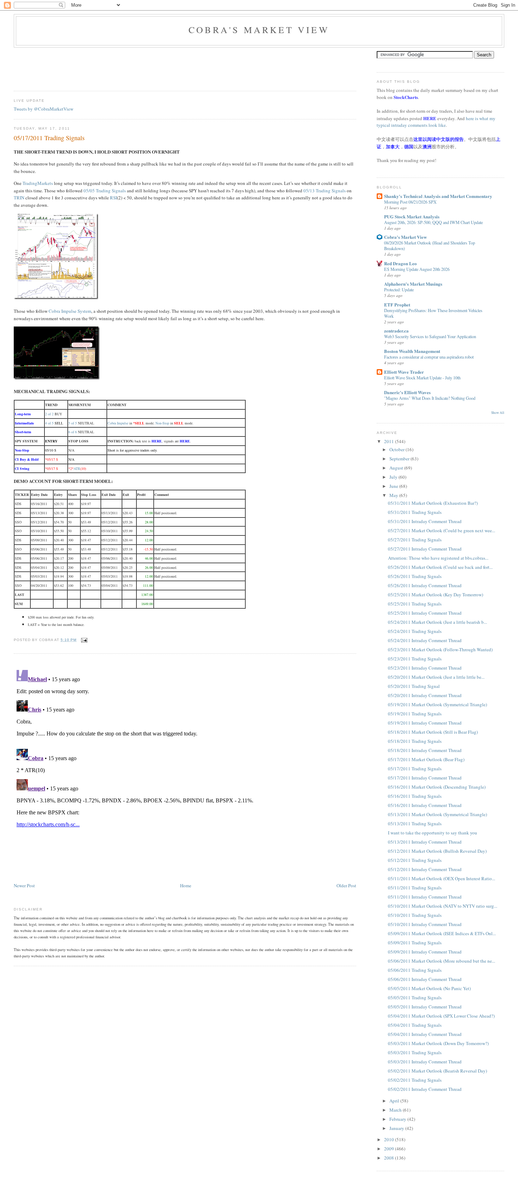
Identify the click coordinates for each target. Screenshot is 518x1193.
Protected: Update (399, 289)
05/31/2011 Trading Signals (415, 512)
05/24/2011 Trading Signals (415, 631)
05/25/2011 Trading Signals (415, 604)
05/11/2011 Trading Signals (415, 887)
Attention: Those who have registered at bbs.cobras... (438, 558)
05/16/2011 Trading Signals (415, 796)
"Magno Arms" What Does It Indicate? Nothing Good (429, 398)
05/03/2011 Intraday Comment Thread (425, 1061)
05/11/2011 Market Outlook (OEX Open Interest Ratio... (441, 878)
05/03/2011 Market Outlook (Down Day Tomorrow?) (438, 1043)
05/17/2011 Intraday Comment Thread (425, 778)
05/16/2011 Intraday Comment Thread (425, 805)
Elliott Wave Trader (404, 371)
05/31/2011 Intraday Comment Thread (425, 521)
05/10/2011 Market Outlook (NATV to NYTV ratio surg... (442, 906)
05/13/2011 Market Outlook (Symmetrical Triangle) (437, 814)
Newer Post (24, 885)
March (396, 1110)
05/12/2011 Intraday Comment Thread (425, 869)
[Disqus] (185, 755)
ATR (77, 468)
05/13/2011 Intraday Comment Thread (425, 842)
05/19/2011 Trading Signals (415, 713)
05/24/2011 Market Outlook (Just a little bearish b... (437, 622)
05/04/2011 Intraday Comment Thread (425, 1034)
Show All (497, 412)
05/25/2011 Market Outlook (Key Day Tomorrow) (435, 594)
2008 (389, 1158)
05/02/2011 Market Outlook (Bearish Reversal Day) (437, 1071)
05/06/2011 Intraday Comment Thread (425, 979)
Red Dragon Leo (400, 263)
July (394, 477)
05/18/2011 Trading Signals (415, 741)
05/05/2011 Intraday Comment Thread (425, 1007)
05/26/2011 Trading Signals (415, 576)
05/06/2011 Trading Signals (415, 970)
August (396, 468)
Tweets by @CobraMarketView (43, 109)
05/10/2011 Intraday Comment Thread (425, 924)
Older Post (346, 885)
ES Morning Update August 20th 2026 (417, 269)
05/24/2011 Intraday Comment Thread (425, 640)
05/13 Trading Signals (324, 190)
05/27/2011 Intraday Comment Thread (425, 549)
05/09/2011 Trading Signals (415, 942)
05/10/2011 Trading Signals (415, 915)
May (394, 495)
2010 (389, 1139)
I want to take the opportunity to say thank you (432, 832)
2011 (389, 441)
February (398, 1119)
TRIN (19, 197)
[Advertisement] (142, 67)
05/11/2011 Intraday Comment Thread (425, 897)
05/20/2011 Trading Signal (414, 686)
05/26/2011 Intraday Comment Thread (425, 585)
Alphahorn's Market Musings (413, 283)
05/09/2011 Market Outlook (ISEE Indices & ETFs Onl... (442, 933)
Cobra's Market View (259, 30)
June (394, 486)
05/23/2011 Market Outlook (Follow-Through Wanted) (440, 649)
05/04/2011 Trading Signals (415, 1025)
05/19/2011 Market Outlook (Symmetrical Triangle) (437, 704)
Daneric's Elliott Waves (407, 392)
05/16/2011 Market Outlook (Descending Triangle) (437, 787)
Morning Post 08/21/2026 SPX (410, 202)
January (397, 1128)
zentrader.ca (396, 330)
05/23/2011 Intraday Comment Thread (425, 668)
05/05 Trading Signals (105, 190)
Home (185, 885)
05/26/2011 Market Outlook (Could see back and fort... (440, 567)
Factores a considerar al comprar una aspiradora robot (429, 357)
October (397, 449)
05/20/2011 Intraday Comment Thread (425, 695)
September (400, 458)
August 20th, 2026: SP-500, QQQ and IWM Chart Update (433, 222)
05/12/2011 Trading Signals (415, 860)
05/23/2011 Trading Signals (415, 658)
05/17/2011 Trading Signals (49, 137)
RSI (113, 197)
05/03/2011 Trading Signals (415, 1052)
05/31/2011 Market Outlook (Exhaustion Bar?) (433, 503)
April (394, 1101)
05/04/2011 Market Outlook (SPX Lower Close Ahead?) (441, 1016)
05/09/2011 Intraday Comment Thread (425, 952)
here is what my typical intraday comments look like (436, 122)
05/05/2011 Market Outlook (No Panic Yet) (429, 988)
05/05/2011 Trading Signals (415, 997)
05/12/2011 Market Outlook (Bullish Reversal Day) (437, 851)
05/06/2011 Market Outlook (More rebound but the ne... (441, 961)
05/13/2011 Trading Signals (415, 823)
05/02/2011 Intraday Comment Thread (425, 1089)
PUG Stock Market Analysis (411, 216)
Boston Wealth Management (412, 351)
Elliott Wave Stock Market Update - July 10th (422, 377)
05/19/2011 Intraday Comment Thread (425, 723)
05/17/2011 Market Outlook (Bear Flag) (426, 759)
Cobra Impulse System (70, 311)
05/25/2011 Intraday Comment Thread (425, 613)
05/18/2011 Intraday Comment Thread (425, 750)
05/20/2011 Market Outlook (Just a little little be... (436, 677)
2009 (389, 1148)
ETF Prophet (397, 304)
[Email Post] (83, 640)
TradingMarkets (38, 183)
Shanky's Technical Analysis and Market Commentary (438, 196)
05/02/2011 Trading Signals (415, 1080)
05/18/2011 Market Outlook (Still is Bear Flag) (433, 732)
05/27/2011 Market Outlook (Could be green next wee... (441, 530)
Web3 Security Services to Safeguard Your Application (430, 336)
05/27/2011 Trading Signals (415, 539)
